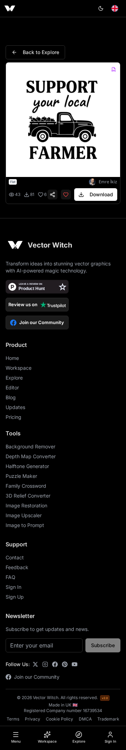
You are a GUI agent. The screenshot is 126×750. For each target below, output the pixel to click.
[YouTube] (74, 664)
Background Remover (30, 446)
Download (101, 194)
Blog (11, 397)
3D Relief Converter (28, 496)
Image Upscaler (24, 515)
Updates (15, 407)
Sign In (13, 587)
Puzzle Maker (21, 476)
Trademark (108, 719)
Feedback (17, 567)
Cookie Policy (59, 719)
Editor (12, 387)
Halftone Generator (27, 466)
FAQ (10, 577)
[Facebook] (55, 664)
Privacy (32, 719)
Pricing (13, 417)
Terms (13, 719)
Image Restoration (26, 505)
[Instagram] (45, 664)
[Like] (66, 194)
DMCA (85, 719)
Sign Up (15, 597)
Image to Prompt (25, 525)
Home (12, 358)
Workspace (18, 368)
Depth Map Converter (31, 456)
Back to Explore (41, 52)
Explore (14, 378)
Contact (15, 557)
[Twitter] (35, 664)
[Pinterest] (65, 664)
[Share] (52, 194)
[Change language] (114, 8)
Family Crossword (26, 486)
